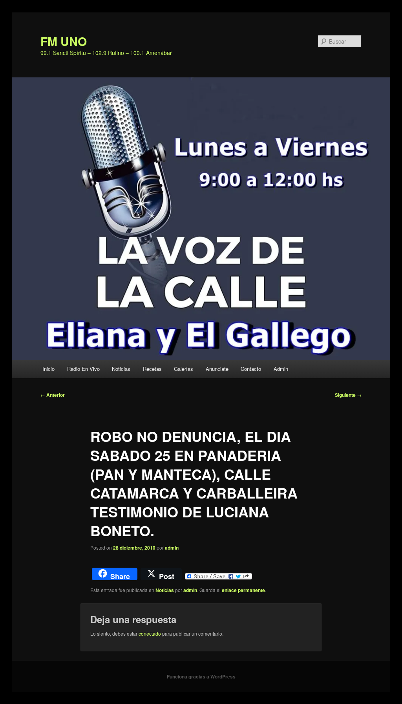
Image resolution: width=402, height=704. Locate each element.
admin (172, 547)
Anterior (52, 394)
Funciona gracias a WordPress (201, 676)
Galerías (183, 368)
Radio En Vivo (83, 368)
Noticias (121, 368)
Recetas (152, 368)
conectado (150, 633)
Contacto (251, 368)
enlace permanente (243, 590)
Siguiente (348, 394)
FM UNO (63, 41)
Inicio (48, 368)
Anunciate (217, 368)
